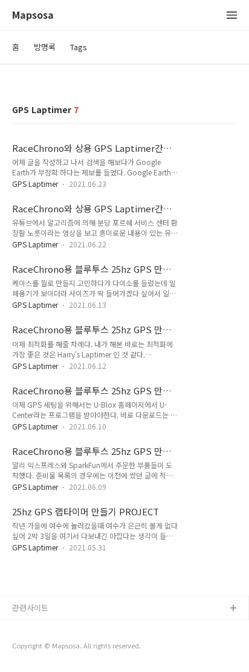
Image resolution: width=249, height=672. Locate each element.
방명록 (45, 47)
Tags (78, 47)
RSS (20, 628)
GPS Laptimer (35, 183)
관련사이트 (30, 607)
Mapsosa (33, 15)
